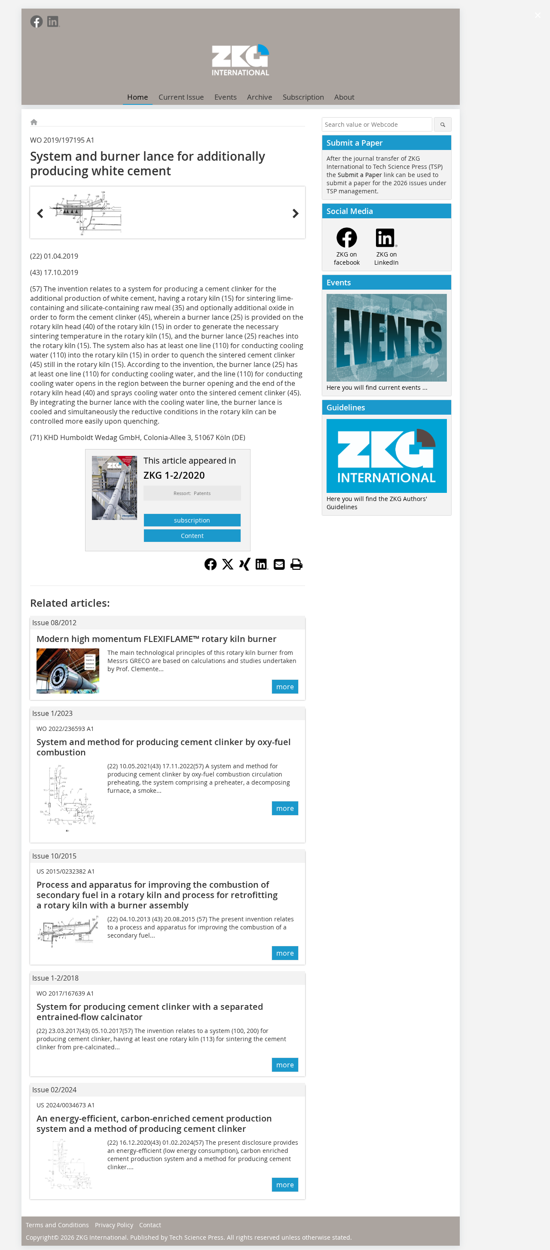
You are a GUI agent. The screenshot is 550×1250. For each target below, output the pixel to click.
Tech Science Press (196, 1237)
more (285, 686)
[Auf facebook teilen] (210, 568)
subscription (192, 520)
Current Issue (181, 97)
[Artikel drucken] (296, 564)
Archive (259, 97)
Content (192, 536)
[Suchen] (442, 124)
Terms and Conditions (57, 1225)
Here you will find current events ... (377, 387)
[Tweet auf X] (227, 568)
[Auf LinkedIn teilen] (262, 568)
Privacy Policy (114, 1225)
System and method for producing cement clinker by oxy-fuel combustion (164, 747)
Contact (150, 1225)
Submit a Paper (360, 175)
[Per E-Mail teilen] (279, 564)
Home (137, 97)
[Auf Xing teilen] (245, 568)
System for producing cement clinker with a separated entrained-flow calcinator (150, 1012)
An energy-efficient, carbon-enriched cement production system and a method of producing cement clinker (154, 1123)
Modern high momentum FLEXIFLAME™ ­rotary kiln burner (157, 639)
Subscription (303, 97)
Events (225, 97)
